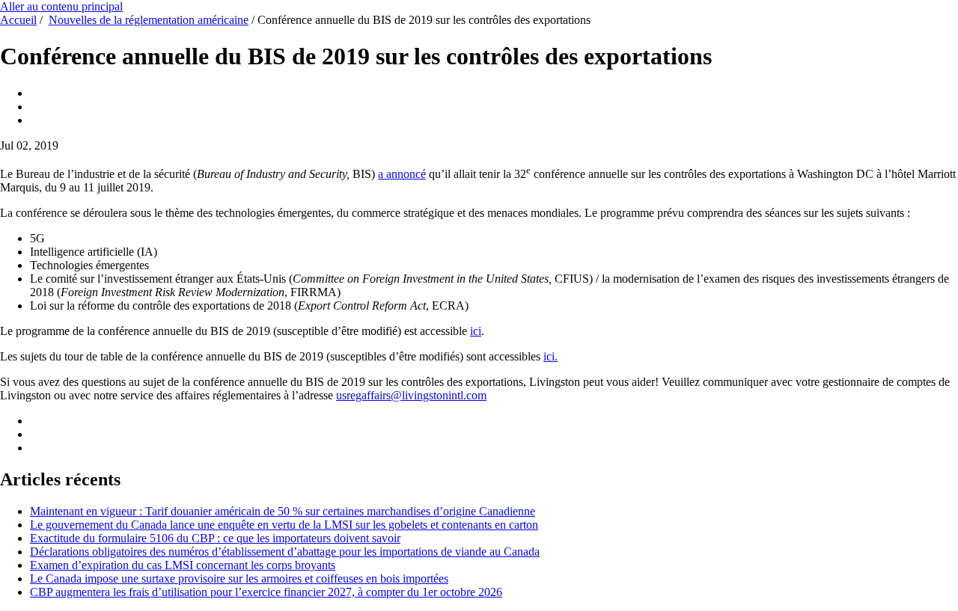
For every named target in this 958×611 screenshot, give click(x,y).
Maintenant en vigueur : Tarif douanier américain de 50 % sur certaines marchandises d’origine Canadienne (282, 511)
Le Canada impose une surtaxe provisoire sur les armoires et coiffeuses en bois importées (239, 578)
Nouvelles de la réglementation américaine (148, 19)
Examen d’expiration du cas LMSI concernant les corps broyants (182, 565)
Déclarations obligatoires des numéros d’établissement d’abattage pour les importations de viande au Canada (285, 551)
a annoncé (402, 174)
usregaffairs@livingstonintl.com (411, 395)
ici (475, 331)
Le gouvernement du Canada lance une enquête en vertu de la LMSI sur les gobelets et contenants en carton (284, 524)
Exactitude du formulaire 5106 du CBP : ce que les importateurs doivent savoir (215, 538)
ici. (550, 356)
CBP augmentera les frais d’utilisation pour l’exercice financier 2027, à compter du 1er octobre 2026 (266, 592)
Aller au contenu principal (61, 6)
